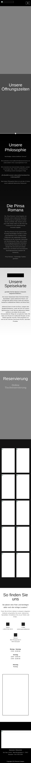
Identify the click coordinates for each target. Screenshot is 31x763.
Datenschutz (19, 749)
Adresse (15, 638)
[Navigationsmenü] (28, 3)
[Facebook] (2, 758)
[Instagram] (29, 758)
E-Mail (23, 627)
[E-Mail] (23, 624)
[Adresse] (15, 635)
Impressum (12, 749)
